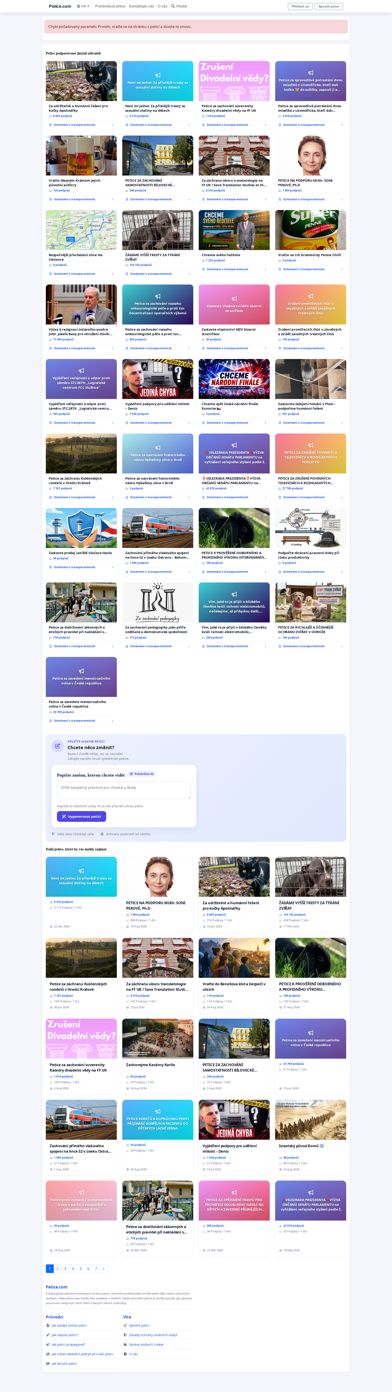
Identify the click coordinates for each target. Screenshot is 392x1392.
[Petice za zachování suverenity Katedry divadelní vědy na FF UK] (234, 95)
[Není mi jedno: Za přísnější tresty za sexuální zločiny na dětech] (157, 95)
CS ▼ (85, 6)
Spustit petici (328, 6)
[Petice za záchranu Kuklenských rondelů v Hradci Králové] (81, 468)
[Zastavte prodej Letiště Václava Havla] (81, 540)
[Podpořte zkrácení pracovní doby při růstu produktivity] (310, 542)
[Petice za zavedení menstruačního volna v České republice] (81, 691)
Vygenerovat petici (84, 816)
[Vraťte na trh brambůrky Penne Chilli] (310, 242)
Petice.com (60, 6)
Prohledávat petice (110, 6)
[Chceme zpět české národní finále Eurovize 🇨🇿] (234, 393)
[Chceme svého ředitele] (234, 242)
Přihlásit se (300, 6)
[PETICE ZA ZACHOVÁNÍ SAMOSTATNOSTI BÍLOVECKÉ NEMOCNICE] (157, 170)
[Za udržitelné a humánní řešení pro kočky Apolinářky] (81, 95)
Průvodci (54, 1317)
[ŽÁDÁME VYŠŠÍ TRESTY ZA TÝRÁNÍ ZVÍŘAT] (157, 244)
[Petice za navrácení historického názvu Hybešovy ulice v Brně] (157, 468)
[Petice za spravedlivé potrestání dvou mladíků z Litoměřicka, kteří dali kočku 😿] (310, 95)
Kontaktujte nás (141, 6)
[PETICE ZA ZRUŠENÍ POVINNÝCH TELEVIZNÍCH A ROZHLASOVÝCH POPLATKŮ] (310, 468)
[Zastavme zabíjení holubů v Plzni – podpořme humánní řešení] (310, 393)
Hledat (181, 6)
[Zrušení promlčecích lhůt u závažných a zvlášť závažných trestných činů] (310, 319)
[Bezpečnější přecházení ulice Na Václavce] (81, 244)
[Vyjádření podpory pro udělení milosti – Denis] (157, 393)
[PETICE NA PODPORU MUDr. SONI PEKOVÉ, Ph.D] (310, 170)
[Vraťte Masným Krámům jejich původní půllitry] (81, 170)
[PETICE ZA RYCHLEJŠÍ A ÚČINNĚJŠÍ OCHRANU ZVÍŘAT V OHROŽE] (310, 616)
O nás (162, 6)
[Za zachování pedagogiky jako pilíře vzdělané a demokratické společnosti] (157, 616)
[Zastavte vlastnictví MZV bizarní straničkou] (234, 319)
